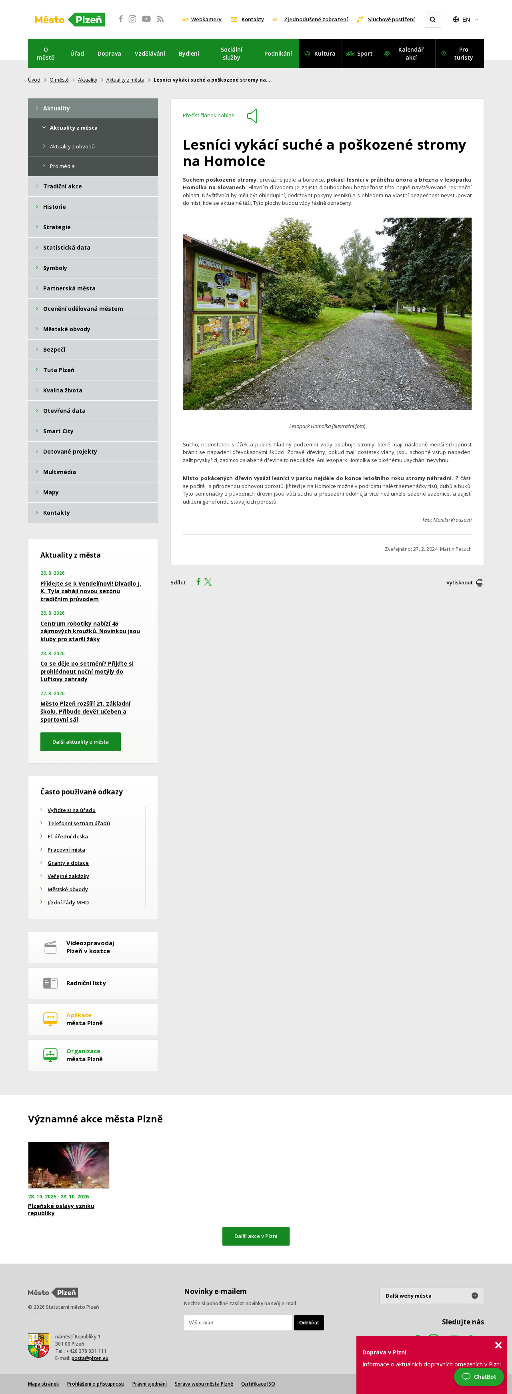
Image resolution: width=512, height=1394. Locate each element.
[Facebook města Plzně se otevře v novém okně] (118, 23)
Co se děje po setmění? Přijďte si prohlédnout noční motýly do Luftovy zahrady (87, 671)
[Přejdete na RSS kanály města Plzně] (160, 23)
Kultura (325, 53)
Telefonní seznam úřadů (79, 823)
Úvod (34, 79)
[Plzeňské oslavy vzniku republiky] (69, 1165)
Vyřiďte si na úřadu (72, 810)
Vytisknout (459, 582)
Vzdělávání (150, 53)
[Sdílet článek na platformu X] (210, 582)
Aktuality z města (125, 79)
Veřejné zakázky (68, 876)
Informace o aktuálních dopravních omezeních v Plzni (431, 1364)
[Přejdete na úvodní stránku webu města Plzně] (70, 19)
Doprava (109, 53)
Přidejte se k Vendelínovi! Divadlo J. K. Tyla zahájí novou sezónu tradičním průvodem (90, 591)
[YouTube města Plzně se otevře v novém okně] (146, 23)
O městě (45, 53)
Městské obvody (68, 889)
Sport (365, 53)
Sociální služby (231, 53)
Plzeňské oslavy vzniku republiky (61, 1209)
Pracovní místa (66, 849)
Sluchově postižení (391, 19)
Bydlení (189, 53)
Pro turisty (463, 53)
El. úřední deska (68, 836)
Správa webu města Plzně (204, 1383)
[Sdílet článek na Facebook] (196, 582)
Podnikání (278, 53)
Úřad (77, 53)
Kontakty (253, 19)
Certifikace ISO (258, 1383)
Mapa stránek (43, 1383)
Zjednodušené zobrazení (316, 19)
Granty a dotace (68, 862)
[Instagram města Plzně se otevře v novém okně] (132, 23)
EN (466, 19)
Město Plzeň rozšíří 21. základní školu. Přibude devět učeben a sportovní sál (85, 711)
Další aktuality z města (80, 741)
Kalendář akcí (411, 53)
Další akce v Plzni (256, 1236)
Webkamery (206, 19)
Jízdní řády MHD (68, 902)
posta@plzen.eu (90, 1358)
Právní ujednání (149, 1383)
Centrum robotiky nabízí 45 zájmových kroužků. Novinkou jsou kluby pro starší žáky (90, 631)
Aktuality (87, 79)
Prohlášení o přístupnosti (95, 1383)
